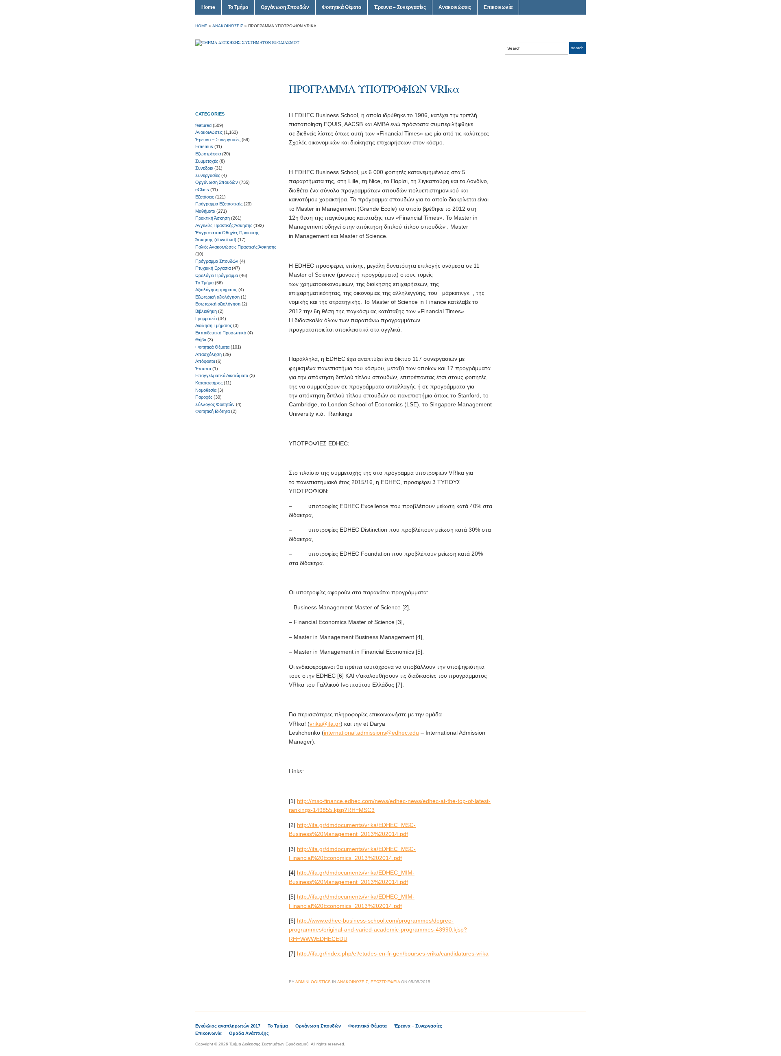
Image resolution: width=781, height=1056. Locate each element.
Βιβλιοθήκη (206, 311)
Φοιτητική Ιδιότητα (212, 411)
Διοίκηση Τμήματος (213, 325)
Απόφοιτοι (205, 361)
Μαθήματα (205, 211)
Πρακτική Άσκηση (212, 218)
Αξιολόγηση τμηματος (216, 289)
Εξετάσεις (204, 196)
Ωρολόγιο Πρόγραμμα (216, 275)
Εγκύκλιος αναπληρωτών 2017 (227, 1025)
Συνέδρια (204, 168)
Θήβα (200, 339)
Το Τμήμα (238, 7)
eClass (202, 189)
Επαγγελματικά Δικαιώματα (221, 375)
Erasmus (204, 146)
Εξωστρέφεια (208, 153)
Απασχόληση (208, 354)
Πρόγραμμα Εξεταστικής (218, 203)
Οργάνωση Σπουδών (285, 7)
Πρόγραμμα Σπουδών (216, 261)
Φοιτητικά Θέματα (341, 7)
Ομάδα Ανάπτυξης (249, 1033)
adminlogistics (313, 982)
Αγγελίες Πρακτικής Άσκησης (223, 225)
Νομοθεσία (205, 390)
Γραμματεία (206, 318)
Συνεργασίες (207, 175)
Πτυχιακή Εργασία (213, 268)
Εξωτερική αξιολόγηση (217, 297)
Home (208, 7)
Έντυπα (203, 368)
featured (203, 125)
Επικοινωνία (498, 7)
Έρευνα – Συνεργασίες (400, 7)
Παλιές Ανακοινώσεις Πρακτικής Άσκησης (235, 246)
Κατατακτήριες (209, 382)
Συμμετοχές (206, 161)
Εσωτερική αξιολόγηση (217, 303)
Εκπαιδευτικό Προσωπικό (220, 332)
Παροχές (203, 397)
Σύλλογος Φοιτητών (215, 404)
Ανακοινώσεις (454, 7)
